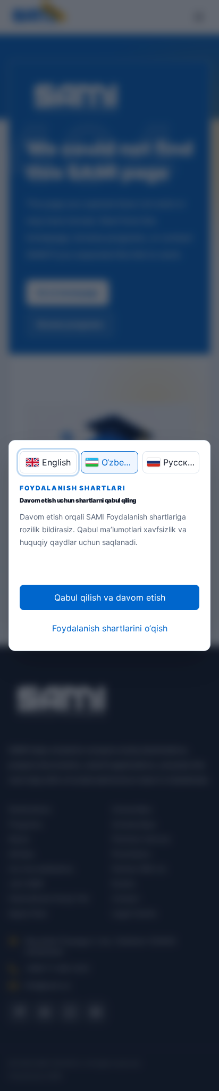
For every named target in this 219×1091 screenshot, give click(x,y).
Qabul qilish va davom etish (109, 597)
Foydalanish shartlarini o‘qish (109, 628)
